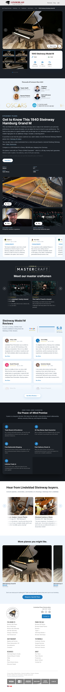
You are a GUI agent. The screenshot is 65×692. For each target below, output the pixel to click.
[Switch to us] (8, 686)
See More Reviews (31, 395)
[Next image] (59, 30)
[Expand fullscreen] (59, 46)
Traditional (23, 8)
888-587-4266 (46, 609)
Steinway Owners (40, 645)
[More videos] (60, 288)
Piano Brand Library (12, 662)
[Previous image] (5, 30)
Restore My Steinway (13, 628)
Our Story (37, 654)
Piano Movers (39, 656)
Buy (54, 3)
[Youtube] (49, 612)
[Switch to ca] (11, 686)
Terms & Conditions (25, 673)
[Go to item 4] (16, 72)
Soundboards (11, 645)
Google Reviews (39, 643)
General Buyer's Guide (13, 656)
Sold (36, 8)
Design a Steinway (12, 632)
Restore (49, 3)
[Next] (60, 506)
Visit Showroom (11, 634)
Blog (8, 660)
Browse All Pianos (40, 624)
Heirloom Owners (40, 647)
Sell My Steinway (12, 630)
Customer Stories (40, 641)
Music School (39, 660)
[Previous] (4, 506)
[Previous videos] (4, 288)
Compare (9, 647)
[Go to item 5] (17, 72)
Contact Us (46, 616)
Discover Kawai (11, 664)
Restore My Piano (12, 624)
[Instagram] (46, 612)
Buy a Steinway (11, 626)
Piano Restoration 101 (13, 643)
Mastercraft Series (12, 641)
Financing (38, 658)
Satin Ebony (30, 8)
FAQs (8, 658)
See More (7, 356)
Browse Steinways (40, 634)
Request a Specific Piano (32, 597)
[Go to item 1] (12, 72)
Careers (32, 673)
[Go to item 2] (13, 72)
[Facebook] (42, 612)
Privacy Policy (10, 673)
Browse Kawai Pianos (41, 626)
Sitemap (37, 673)
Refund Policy (17, 673)
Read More (8, 160)
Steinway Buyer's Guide (13, 654)
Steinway (15, 8)
